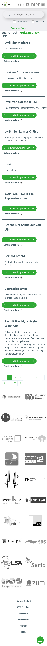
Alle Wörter (22, 22)
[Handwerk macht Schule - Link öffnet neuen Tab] (35, 459)
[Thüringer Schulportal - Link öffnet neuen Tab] (11, 583)
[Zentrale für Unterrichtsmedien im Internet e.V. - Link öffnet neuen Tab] (35, 583)
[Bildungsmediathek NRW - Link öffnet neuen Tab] (35, 479)
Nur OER (40, 22)
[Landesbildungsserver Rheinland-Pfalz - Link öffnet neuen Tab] (11, 541)
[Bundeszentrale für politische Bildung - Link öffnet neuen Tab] (11, 417)
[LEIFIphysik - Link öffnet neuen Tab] (35, 500)
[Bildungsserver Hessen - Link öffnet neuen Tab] (11, 479)
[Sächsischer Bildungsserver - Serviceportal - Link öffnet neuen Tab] (35, 541)
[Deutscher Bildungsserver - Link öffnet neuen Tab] (11, 438)
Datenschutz (23, 613)
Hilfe (23, 632)
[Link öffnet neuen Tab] (38, 4)
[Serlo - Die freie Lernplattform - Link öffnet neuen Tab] (35, 562)
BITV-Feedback (24, 607)
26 (15, 383)
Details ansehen (11, 61)
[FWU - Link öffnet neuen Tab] (35, 438)
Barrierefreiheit (23, 601)
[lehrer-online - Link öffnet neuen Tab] (11, 500)
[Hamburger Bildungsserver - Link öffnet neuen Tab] (11, 459)
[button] (40, 640)
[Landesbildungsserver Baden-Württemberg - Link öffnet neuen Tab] (11, 397)
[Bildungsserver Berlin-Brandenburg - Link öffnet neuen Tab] (35, 397)
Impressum (23, 619)
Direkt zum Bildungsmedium (17, 56)
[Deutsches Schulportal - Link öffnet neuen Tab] (35, 417)
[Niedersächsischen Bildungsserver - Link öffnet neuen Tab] (11, 521)
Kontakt (23, 626)
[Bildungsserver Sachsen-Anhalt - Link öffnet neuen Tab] (11, 562)
